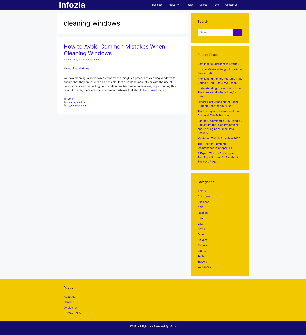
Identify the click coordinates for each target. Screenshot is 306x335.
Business (157, 4)
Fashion (203, 212)
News (172, 4)
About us (69, 296)
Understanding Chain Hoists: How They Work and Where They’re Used (219, 92)
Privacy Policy (72, 313)
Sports (203, 4)
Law (200, 223)
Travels (202, 261)
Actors (202, 191)
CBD (200, 207)
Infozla (72, 5)
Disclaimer (70, 307)
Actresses (204, 196)
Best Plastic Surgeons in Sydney (218, 63)
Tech (216, 4)
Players (202, 239)
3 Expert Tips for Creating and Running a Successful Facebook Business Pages (218, 157)
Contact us (231, 4)
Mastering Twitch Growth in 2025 (219, 138)
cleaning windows (77, 102)
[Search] (237, 32)
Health (189, 4)
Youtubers (204, 267)
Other (70, 98)
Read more (157, 90)
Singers (202, 245)
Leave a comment (77, 105)
